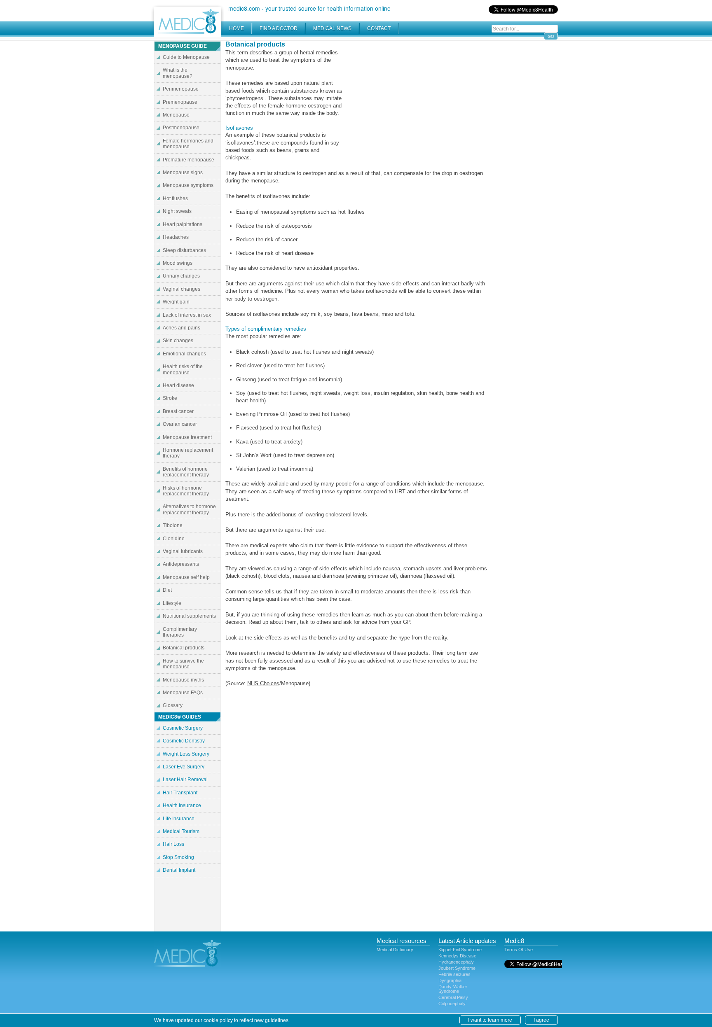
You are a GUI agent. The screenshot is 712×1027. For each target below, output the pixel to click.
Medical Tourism (181, 831)
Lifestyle (172, 603)
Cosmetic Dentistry (184, 741)
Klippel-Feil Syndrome (460, 949)
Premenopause (180, 102)
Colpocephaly (452, 1003)
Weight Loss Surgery (186, 754)
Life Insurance (178, 819)
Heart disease (178, 385)
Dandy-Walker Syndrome (452, 989)
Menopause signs (183, 172)
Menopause (176, 115)
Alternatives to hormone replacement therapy (189, 509)
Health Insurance (182, 805)
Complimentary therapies (180, 632)
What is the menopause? (177, 73)
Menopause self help (186, 577)
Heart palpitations (182, 224)
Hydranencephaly (456, 961)
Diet (167, 590)
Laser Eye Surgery (183, 767)
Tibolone (173, 525)
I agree (541, 1020)
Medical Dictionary (395, 949)
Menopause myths (183, 680)
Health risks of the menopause (183, 369)
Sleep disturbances (184, 250)
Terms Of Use (518, 949)
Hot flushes (175, 198)
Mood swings (177, 263)
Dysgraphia (449, 980)
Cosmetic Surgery (183, 728)
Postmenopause (181, 128)
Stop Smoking (178, 857)
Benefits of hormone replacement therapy (186, 472)
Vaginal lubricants (183, 551)
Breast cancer (178, 411)
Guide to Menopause (186, 57)
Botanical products (183, 648)
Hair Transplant (180, 793)
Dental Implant (179, 870)
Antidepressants (181, 564)
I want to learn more (490, 1020)
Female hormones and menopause (188, 143)
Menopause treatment (187, 437)
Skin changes (178, 340)
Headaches (176, 237)
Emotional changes (184, 354)
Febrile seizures (454, 974)
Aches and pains (181, 328)
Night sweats (177, 211)
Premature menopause (188, 160)
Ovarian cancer (180, 424)
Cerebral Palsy (453, 997)
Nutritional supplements (189, 616)
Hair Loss (173, 844)
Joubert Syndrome (456, 968)
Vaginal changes (181, 289)
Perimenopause (181, 89)
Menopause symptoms (188, 185)
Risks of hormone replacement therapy (186, 491)
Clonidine (174, 539)
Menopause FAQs (183, 693)
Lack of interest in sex (187, 315)
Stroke (170, 398)
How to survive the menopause (183, 664)
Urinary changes (181, 276)
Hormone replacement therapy (188, 453)
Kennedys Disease (457, 955)
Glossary (173, 705)
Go (551, 36)
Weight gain (176, 302)
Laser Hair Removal (185, 779)
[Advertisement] (418, 98)
